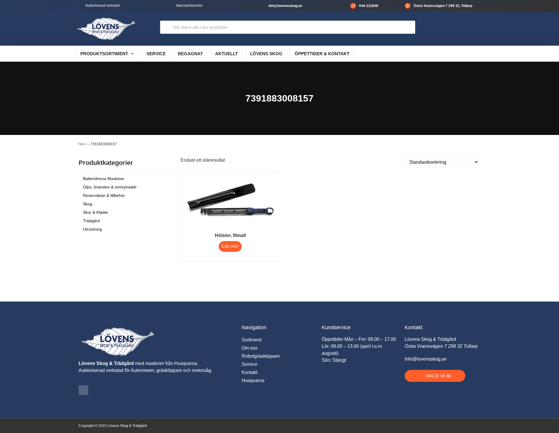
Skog (87, 204)
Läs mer (230, 246)
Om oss (249, 347)
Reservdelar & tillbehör (104, 195)
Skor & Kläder (95, 212)
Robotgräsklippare (261, 356)
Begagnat (190, 53)
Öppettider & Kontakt (322, 53)
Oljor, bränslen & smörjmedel (109, 187)
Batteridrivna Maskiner (103, 178)
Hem (82, 144)
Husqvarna (253, 380)
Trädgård (91, 220)
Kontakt (249, 372)
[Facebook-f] (83, 390)
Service (156, 53)
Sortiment (251, 339)
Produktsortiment (104, 53)
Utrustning (92, 229)
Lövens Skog (266, 53)
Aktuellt (226, 53)
